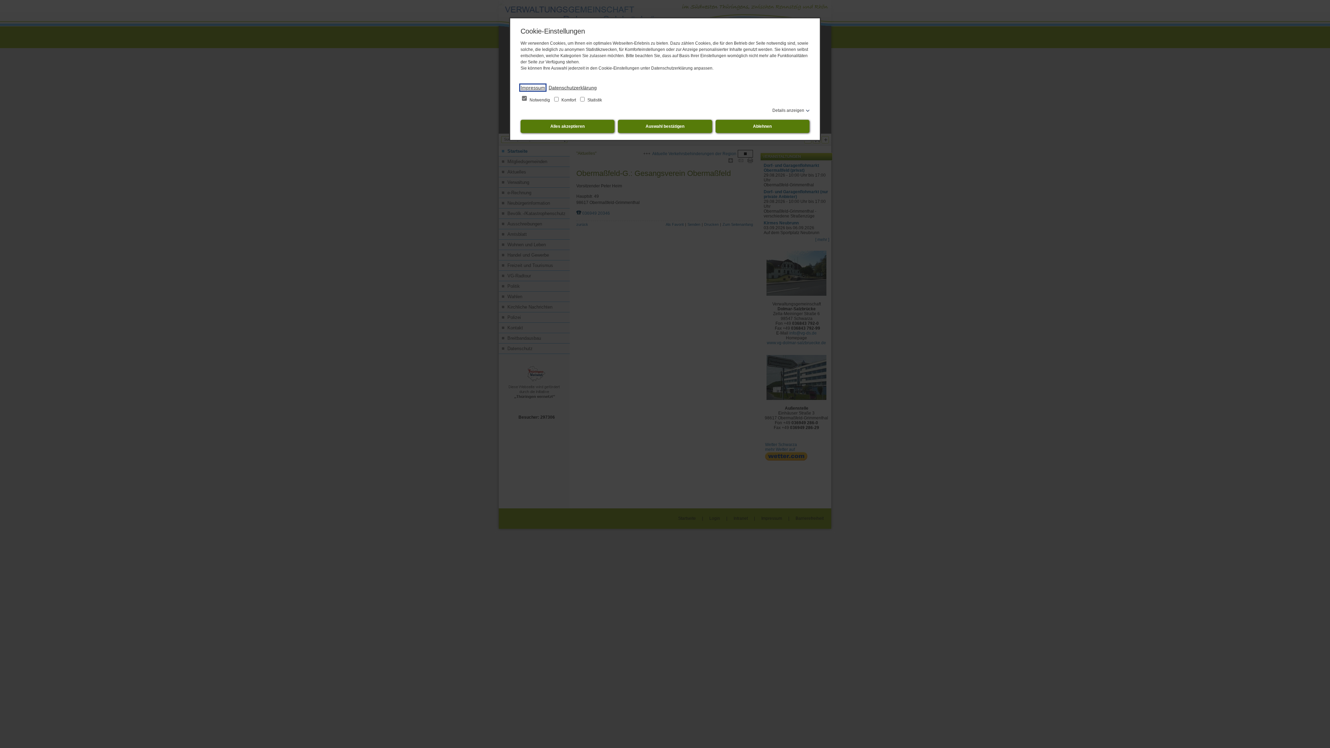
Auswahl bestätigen (665, 126)
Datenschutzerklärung (573, 87)
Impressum (533, 87)
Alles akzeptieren (567, 126)
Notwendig (540, 100)
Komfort (568, 100)
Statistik (594, 100)
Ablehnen (762, 126)
